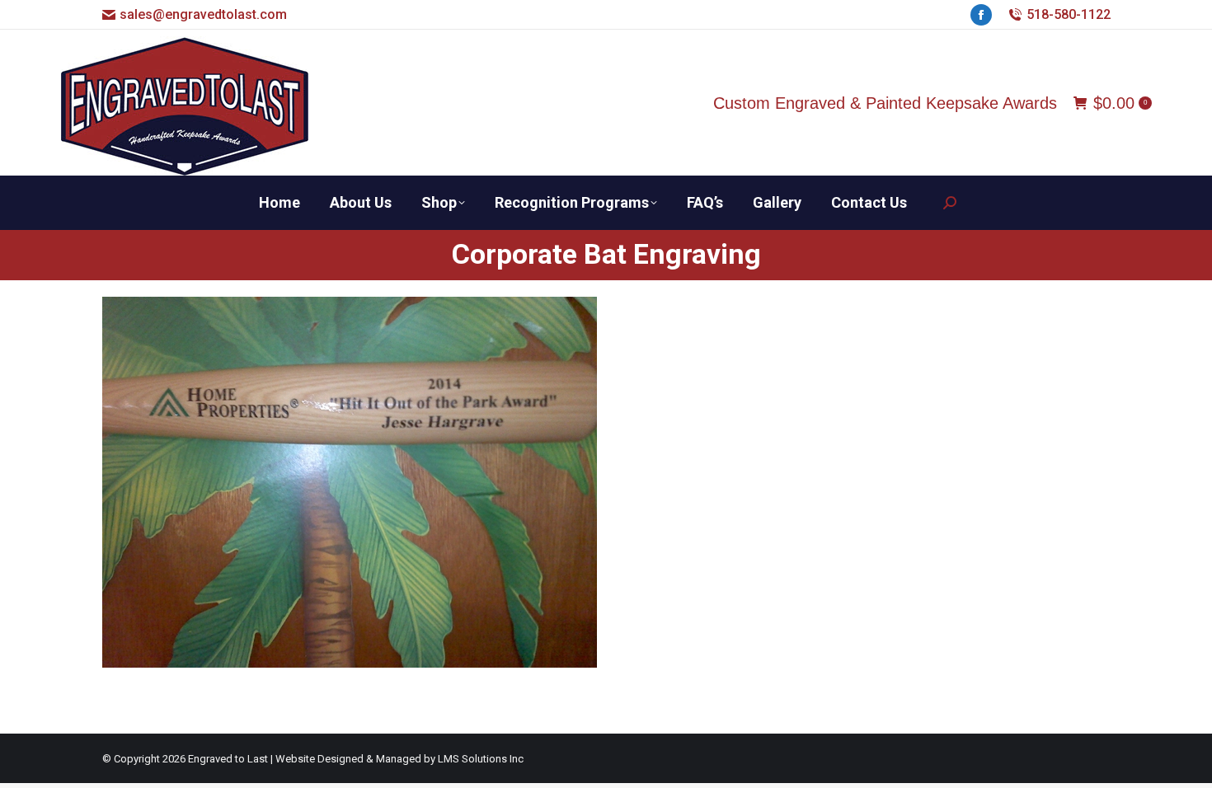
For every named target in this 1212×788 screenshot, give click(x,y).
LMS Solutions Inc (481, 759)
